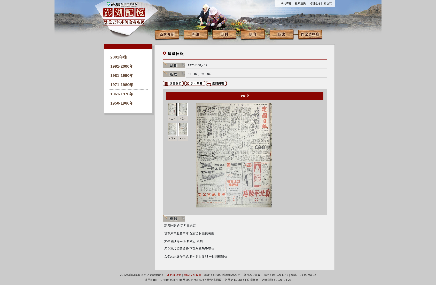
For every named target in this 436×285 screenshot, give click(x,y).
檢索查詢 (300, 3)
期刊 (224, 34)
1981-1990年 (121, 75)
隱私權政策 (174, 274)
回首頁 (328, 3)
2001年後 (118, 57)
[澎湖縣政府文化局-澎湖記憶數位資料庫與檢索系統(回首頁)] (124, 13)
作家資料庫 (310, 34)
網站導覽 (286, 3)
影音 (253, 34)
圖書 (281, 34)
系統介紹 (167, 34)
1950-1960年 (121, 103)
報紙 (195, 34)
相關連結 (314, 3)
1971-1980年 (121, 85)
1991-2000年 (121, 66)
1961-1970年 (121, 94)
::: (279, 3)
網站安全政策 (192, 274)
